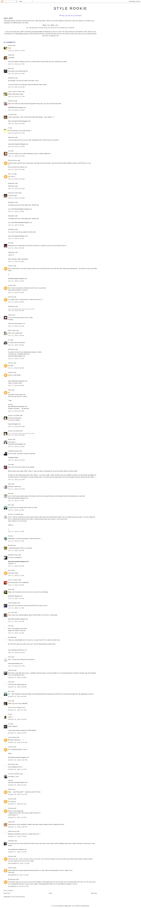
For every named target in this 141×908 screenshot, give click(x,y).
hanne (9, 570)
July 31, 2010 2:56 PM (16, 550)
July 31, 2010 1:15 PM (16, 510)
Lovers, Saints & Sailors (15, 91)
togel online (11, 872)
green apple (8, 18)
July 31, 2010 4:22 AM (16, 281)
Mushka (10, 45)
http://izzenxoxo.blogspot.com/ (16, 707)
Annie (9, 682)
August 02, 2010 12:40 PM (17, 760)
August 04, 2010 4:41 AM (17, 785)
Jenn (9, 464)
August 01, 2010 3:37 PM (17, 710)
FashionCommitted (13, 193)
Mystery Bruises (12, 160)
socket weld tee (45, 859)
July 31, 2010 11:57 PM (16, 666)
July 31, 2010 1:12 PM (16, 500)
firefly (9, 589)
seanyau (10, 285)
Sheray (10, 315)
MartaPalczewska (13, 555)
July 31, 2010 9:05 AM (16, 385)
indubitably (11, 840)
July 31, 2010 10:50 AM (16, 426)
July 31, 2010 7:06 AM (16, 335)
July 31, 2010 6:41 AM (16, 326)
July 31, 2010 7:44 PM (16, 633)
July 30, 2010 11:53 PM (16, 146)
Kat (9, 536)
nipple (75, 859)
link (59, 882)
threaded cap (53, 859)
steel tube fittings (62, 859)
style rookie (70, 8)
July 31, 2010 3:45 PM (16, 585)
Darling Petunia (12, 831)
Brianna (10, 439)
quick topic (15, 859)
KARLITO (10, 670)
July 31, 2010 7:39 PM (16, 621)
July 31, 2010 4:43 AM (16, 292)
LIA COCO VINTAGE (14, 774)
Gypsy (10, 822)
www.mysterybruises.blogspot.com (17, 167)
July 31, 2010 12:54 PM (16, 489)
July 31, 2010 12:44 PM (16, 479)
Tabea (9, 390)
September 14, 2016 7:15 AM (18, 863)
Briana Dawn (11, 764)
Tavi (9, 626)
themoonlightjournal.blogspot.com (17, 650)
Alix (9, 340)
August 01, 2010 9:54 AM (17, 696)
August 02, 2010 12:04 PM (17, 742)
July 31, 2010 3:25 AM (16, 248)
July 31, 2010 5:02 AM (16, 310)
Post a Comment (8, 890)
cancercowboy (12, 737)
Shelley (10, 789)
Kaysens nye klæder (14, 415)
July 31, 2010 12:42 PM (16, 460)
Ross (9, 505)
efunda (10, 859)
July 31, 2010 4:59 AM (16, 302)
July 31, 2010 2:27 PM (16, 541)
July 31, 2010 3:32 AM (16, 261)
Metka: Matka (12, 330)
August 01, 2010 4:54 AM (17, 677)
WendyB (10, 545)
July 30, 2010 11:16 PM (16, 73)
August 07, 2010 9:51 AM (17, 804)
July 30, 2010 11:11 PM (16, 64)
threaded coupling (82, 859)
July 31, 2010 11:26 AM (16, 446)
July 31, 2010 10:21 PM (16, 652)
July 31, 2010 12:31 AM (16, 188)
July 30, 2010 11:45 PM (16, 123)
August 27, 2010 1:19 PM (17, 836)
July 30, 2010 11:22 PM (16, 87)
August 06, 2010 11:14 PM (17, 794)
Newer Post (7, 893)
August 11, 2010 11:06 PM (17, 827)
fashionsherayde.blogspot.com (16, 323)
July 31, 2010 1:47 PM (16, 531)
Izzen (9, 701)
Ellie (9, 243)
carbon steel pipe (23, 859)
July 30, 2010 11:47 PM (16, 133)
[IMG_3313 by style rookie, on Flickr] (46, 25)
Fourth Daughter (12, 603)
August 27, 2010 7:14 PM (17, 852)
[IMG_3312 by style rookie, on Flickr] (54, 25)
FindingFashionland (13, 451)
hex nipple (14, 861)
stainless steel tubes (34, 859)
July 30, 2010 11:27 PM (16, 96)
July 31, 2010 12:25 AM (16, 169)
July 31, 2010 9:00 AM (16, 368)
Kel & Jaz (11, 174)
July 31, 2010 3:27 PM (16, 575)
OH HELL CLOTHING (14, 514)
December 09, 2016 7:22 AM (18, 875)
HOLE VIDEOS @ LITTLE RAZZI (17, 521)
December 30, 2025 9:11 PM (18, 886)
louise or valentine (13, 580)
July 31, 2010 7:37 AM (16, 358)
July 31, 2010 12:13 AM (16, 156)
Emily (9, 657)
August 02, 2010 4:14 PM (17, 769)
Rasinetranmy (12, 879)
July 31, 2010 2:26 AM (16, 211)
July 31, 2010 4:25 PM (16, 598)
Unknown (10, 266)
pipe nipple (70, 859)
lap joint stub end (22, 861)
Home (50, 893)
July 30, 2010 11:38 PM (16, 110)
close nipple (30, 861)
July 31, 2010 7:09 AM (16, 345)
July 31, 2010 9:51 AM (16, 411)
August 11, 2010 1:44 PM (17, 817)
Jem (9, 151)
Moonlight (10, 637)
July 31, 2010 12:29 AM (16, 179)
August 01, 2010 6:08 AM (17, 687)
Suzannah (11, 114)
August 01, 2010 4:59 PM (17, 719)
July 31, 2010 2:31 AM (16, 238)
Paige (9, 55)
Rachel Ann (11, 101)
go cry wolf (11, 612)
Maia (9, 68)
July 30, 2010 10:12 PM (16, 50)
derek (9, 484)
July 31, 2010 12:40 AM (16, 198)
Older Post (94, 893)
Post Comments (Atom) (18, 896)
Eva (9, 724)
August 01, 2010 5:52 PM (17, 733)
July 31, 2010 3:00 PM (16, 566)
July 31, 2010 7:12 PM (16, 608)
